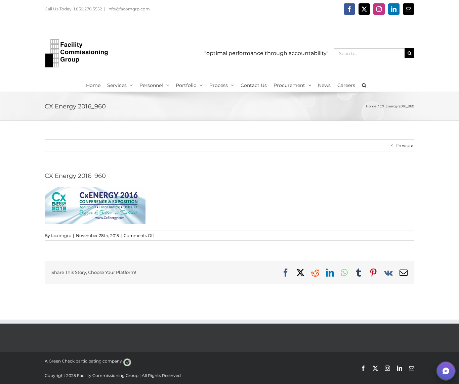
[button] (364, 84)
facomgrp (61, 235)
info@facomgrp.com (129, 8)
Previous (404, 145)
